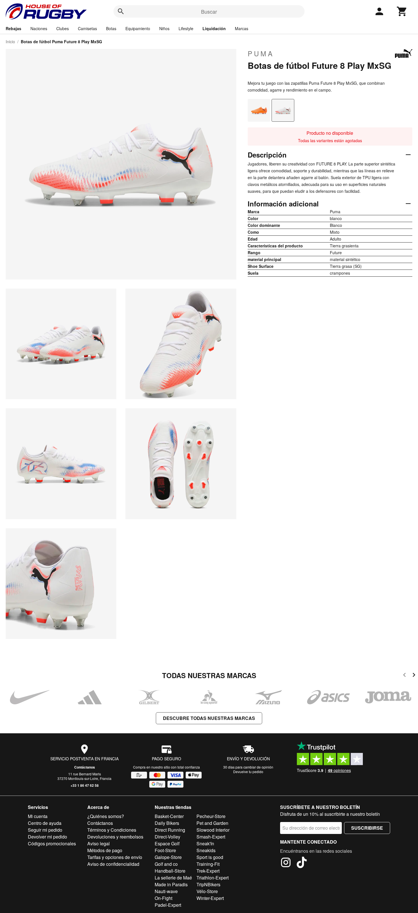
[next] (414, 676)
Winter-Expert (210, 898)
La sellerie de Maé (173, 877)
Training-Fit (208, 864)
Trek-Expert (208, 871)
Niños (164, 28)
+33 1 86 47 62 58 (85, 785)
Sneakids (206, 850)
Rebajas (13, 28)
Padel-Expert (168, 905)
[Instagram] (285, 863)
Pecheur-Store (210, 816)
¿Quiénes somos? (105, 816)
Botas (111, 28)
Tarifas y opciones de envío (114, 857)
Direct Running (170, 830)
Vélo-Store (207, 891)
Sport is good (209, 857)
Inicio (10, 41)
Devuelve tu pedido (248, 771)
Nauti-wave (166, 891)
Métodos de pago (104, 850)
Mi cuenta (37, 816)
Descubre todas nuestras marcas (209, 718)
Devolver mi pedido (47, 836)
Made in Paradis (171, 884)
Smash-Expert (210, 836)
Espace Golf (167, 843)
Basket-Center (169, 816)
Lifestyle (186, 28)
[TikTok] (301, 863)
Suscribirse (367, 828)
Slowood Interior (212, 830)
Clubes (62, 28)
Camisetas (87, 28)
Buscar (209, 11)
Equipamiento (137, 28)
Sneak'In (205, 843)
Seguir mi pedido (45, 830)
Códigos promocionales (52, 843)
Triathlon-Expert (212, 877)
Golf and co (166, 864)
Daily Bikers (167, 823)
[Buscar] (121, 11)
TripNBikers (208, 884)
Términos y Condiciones (111, 830)
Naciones (38, 28)
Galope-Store (168, 857)
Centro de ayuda (44, 823)
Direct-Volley (167, 836)
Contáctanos (84, 767)
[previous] (404, 676)
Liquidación (214, 28)
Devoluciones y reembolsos (115, 836)
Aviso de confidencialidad (113, 864)
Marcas (241, 28)
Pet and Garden (212, 823)
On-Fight (163, 898)
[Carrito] (402, 11)
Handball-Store (170, 871)
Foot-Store (165, 850)
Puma (261, 53)
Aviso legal (98, 843)
